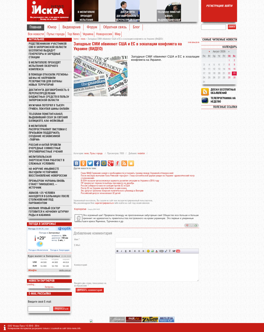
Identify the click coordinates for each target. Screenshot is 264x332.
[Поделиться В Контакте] (76, 163)
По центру (139, 251)
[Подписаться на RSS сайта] (124, 163)
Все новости (36, 34)
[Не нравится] (187, 225)
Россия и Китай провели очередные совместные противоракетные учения (46, 148)
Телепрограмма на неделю (223, 100)
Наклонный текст (122, 251)
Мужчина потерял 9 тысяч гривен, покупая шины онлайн (49, 107)
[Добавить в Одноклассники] (83, 163)
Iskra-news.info (74, 328)
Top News (73, 34)
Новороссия (104, 34)
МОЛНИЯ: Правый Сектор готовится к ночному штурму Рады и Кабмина (49, 212)
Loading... (31, 285)
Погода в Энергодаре (60, 250)
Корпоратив (80, 209)
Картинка (152, 251)
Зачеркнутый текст (130, 251)
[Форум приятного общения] (91, 322)
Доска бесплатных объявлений (223, 91)
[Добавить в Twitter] (90, 163)
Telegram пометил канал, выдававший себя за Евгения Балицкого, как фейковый (48, 117)
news (86, 154)
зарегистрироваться (104, 203)
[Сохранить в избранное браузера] (131, 163)
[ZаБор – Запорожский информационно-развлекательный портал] (150, 322)
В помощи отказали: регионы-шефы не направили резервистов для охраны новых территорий (49, 79)
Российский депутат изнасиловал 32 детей (100, 193)
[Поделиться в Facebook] (97, 163)
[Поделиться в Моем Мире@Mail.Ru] (104, 163)
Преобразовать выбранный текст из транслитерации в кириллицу (170, 251)
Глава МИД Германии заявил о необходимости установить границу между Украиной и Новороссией (127, 173)
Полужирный (117, 251)
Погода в (49, 233)
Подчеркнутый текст (126, 251)
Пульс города (55, 34)
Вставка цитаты (166, 251)
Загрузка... (50, 287)
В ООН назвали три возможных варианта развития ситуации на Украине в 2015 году (120, 181)
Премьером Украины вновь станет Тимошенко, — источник (47, 184)
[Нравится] (196, 225)
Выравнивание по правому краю (143, 251)
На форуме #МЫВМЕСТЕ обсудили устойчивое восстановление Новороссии (48, 172)
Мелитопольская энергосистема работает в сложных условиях (46, 160)
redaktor (141, 154)
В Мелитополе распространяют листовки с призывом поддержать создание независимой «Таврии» (48, 133)
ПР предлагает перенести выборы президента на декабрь (107, 183)
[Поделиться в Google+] (111, 163)
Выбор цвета (156, 251)
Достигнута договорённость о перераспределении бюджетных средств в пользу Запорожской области (49, 95)
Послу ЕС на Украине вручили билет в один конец (104, 188)
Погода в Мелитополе (38, 250)
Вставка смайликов (148, 251)
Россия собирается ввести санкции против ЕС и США (105, 186)
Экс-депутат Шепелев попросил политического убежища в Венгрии (112, 191)
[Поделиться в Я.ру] (117, 163)
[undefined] (118, 322)
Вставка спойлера (174, 251)
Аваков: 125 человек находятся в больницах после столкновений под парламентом (49, 198)
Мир (118, 34)
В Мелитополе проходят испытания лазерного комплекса (45, 66)
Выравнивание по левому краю (135, 251)
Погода (32, 229)
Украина (88, 34)
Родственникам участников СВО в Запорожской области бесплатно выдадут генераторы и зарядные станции (47, 50)
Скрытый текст (161, 251)
